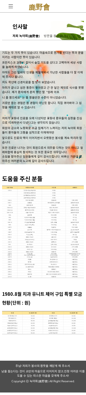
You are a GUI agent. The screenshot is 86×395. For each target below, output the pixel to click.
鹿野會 (39, 6)
